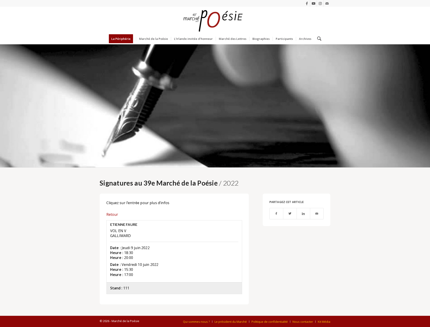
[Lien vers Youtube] (313, 3)
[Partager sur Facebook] (276, 213)
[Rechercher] (317, 38)
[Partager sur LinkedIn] (303, 213)
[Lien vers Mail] (327, 3)
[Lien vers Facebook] (306, 3)
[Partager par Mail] (316, 213)
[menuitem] (122, 38)
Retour (112, 214)
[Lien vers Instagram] (320, 3)
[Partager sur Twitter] (290, 213)
